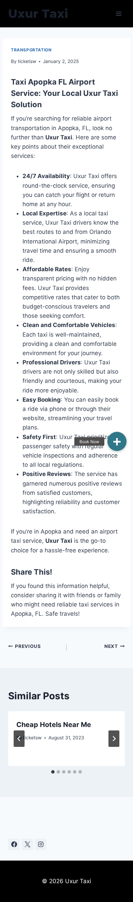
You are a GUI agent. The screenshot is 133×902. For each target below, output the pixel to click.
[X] (27, 844)
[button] (117, 441)
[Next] (113, 738)
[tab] (53, 772)
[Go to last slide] (19, 738)
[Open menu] (118, 13)
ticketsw (27, 61)
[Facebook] (14, 844)
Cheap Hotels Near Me (53, 725)
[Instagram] (40, 844)
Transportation (31, 49)
